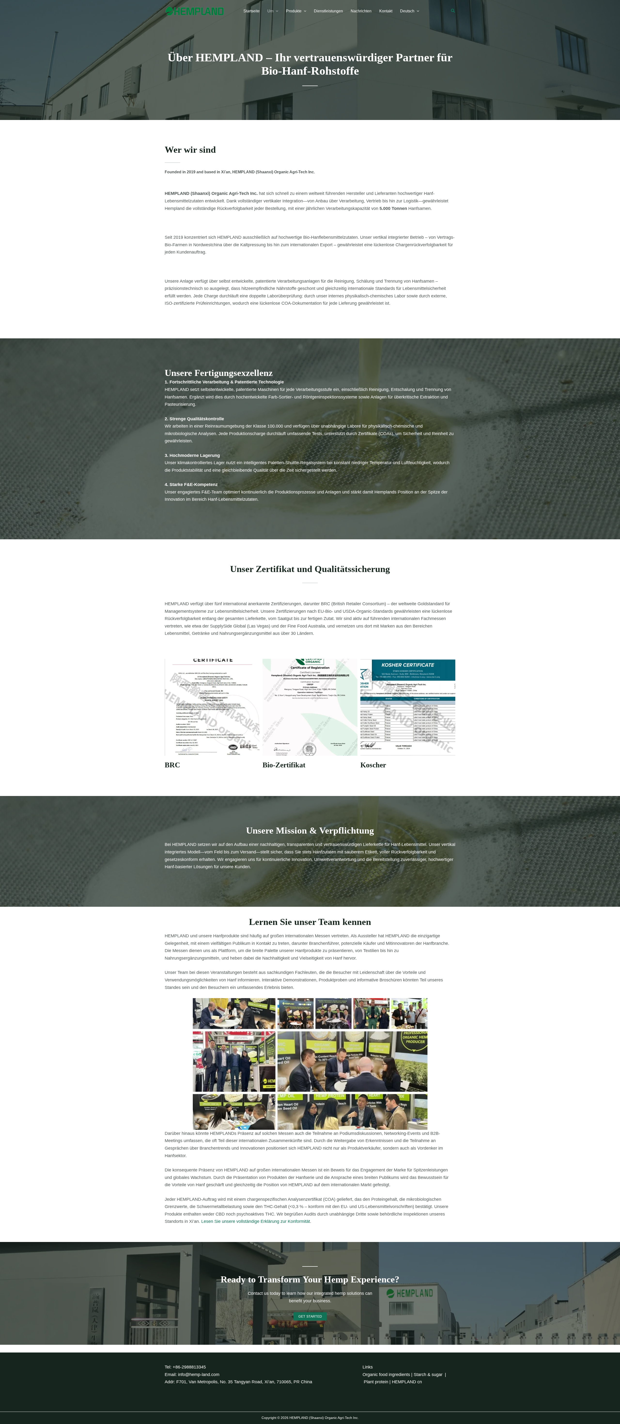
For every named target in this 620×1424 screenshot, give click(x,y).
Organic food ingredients (386, 1374)
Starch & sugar (428, 1374)
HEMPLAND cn (407, 1381)
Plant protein (376, 1381)
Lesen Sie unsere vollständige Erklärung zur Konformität (255, 1221)
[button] (275, 11)
